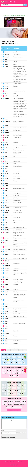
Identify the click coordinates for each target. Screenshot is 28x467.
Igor (6, 59)
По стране (22, 404)
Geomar (7, 207)
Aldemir (7, 333)
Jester (6, 286)
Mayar (6, 137)
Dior (6, 242)
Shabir (6, 125)
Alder (6, 142)
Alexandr (7, 289)
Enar (6, 246)
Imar (6, 205)
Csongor (7, 210)
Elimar (6, 313)
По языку (8, 406)
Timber (6, 220)
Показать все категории (14, 410)
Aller (6, 200)
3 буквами (4, 401)
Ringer (6, 163)
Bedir (6, 224)
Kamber (7, 135)
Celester (7, 232)
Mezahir (7, 132)
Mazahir (7, 144)
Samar (6, 279)
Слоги (12, 350)
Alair (6, 96)
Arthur (6, 66)
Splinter (7, 98)
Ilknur (6, 161)
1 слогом (5, 404)
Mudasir (7, 54)
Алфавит (4, 350)
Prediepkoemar (9, 215)
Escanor (7, 202)
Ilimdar (6, 88)
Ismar (6, 118)
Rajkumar (7, 304)
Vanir (6, 127)
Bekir (6, 338)
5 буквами (17, 401)
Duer (6, 222)
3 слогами (16, 404)
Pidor (6, 306)
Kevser (6, 140)
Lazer (6, 291)
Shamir (6, 284)
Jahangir (7, 56)
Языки (20, 350)
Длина (8, 350)
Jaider (6, 168)
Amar (6, 343)
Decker (6, 175)
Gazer (6, 188)
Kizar (6, 316)
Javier (6, 173)
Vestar (6, 340)
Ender (6, 193)
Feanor (6, 183)
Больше (24, 350)
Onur (6, 93)
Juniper (7, 237)
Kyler (6, 294)
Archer (6, 270)
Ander (6, 335)
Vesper (6, 212)
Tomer (6, 61)
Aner (6, 91)
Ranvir (6, 178)
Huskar (6, 277)
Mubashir (7, 254)
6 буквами (23, 401)
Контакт (20, 461)
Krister (6, 185)
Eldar (6, 328)
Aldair (6, 326)
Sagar (6, 166)
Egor (6, 152)
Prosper (7, 268)
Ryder (6, 318)
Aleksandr (7, 121)
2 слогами (10, 404)
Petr (6, 156)
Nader (6, 311)
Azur (6, 195)
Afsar (6, 258)
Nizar (6, 51)
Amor (6, 147)
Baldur (6, 130)
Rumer (6, 282)
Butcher (7, 180)
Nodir (6, 158)
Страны (16, 350)
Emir (6, 190)
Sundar (6, 198)
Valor (6, 273)
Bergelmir (7, 249)
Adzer (6, 149)
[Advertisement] (14, 11)
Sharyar (7, 260)
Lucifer (6, 308)
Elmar (6, 227)
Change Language (9, 461)
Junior (6, 331)
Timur (6, 64)
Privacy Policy (14, 464)
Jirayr (6, 321)
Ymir (6, 323)
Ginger (6, 263)
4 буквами (10, 401)
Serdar (6, 86)
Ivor (6, 251)
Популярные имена (17, 406)
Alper (6, 83)
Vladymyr (7, 265)
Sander (6, 300)
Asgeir (6, 171)
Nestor (6, 240)
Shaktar (7, 229)
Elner (6, 217)
